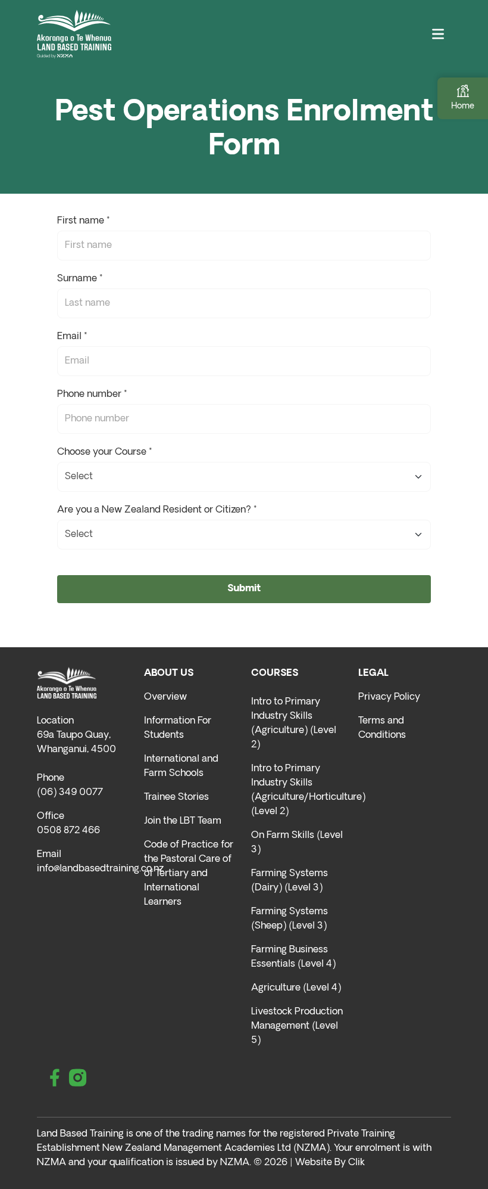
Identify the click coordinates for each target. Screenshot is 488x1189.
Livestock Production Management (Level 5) (297, 1026)
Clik (356, 1163)
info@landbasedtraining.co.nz (100, 869)
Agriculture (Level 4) (296, 988)
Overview (165, 697)
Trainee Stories (176, 797)
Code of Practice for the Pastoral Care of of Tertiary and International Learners (188, 873)
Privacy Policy (389, 697)
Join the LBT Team (182, 821)
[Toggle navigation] (438, 34)
